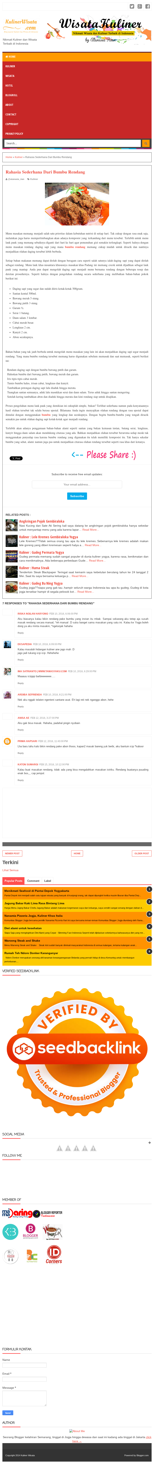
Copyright (11, 124)
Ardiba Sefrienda (30, 694)
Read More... (90, 529)
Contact (10, 114)
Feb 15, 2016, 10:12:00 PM (54, 764)
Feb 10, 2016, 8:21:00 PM (57, 694)
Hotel (9, 85)
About (9, 105)
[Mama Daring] (17, 1217)
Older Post (142, 853)
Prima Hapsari (27, 741)
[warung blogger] (53, 1239)
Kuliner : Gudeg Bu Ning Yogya (41, 583)
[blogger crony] (32, 1263)
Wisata (9, 76)
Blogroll (11, 95)
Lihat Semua (10, 870)
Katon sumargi (28, 764)
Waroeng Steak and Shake (22, 940)
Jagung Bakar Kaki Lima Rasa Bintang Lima (34, 903)
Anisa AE (23, 718)
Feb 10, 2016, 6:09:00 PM (47, 644)
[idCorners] (54, 1263)
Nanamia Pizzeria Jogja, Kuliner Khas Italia (33, 915)
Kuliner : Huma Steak (34, 567)
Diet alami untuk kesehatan (23, 928)
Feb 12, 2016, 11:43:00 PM (53, 741)
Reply (21, 633)
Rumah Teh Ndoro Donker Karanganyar (31, 953)
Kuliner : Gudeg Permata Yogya (41, 552)
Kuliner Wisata (28, 1455)
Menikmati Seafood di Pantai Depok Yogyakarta (36, 890)
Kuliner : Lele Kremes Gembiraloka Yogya (48, 536)
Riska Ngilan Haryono (33, 613)
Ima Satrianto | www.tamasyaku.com (42, 671)
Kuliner (10, 66)
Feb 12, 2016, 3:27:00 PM (44, 718)
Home (11, 56)
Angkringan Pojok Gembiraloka (41, 521)
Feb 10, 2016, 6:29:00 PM (82, 671)
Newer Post (12, 853)
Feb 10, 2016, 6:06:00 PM (63, 613)
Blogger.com (143, 1455)
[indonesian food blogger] (10, 1263)
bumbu (46, 415)
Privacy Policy (14, 134)
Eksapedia (25, 644)
